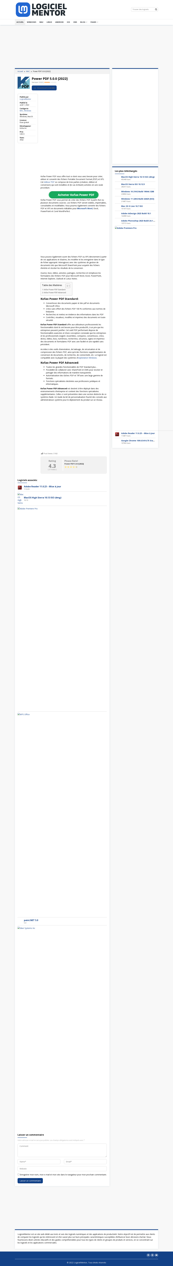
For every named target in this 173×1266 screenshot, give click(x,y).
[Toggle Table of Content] (66, 286)
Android (59, 22)
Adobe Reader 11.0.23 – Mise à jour (42, 486)
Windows (31, 22)
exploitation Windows (87, 357)
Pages (93, 22)
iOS (68, 22)
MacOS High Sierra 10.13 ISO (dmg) (42, 497)
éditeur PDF (49, 182)
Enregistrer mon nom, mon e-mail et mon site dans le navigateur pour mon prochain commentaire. (63, 1174)
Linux (49, 22)
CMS (75, 22)
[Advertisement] (86, 46)
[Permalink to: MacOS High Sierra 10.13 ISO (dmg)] (21, 498)
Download (46, 88)
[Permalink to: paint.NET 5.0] (20, 921)
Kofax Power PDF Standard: (55, 289)
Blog (82, 22)
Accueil (20, 22)
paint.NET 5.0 (31, 920)
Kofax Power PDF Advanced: (55, 292)
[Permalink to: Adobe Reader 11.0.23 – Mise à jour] (20, 487)
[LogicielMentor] (41, 9)
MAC (41, 22)
